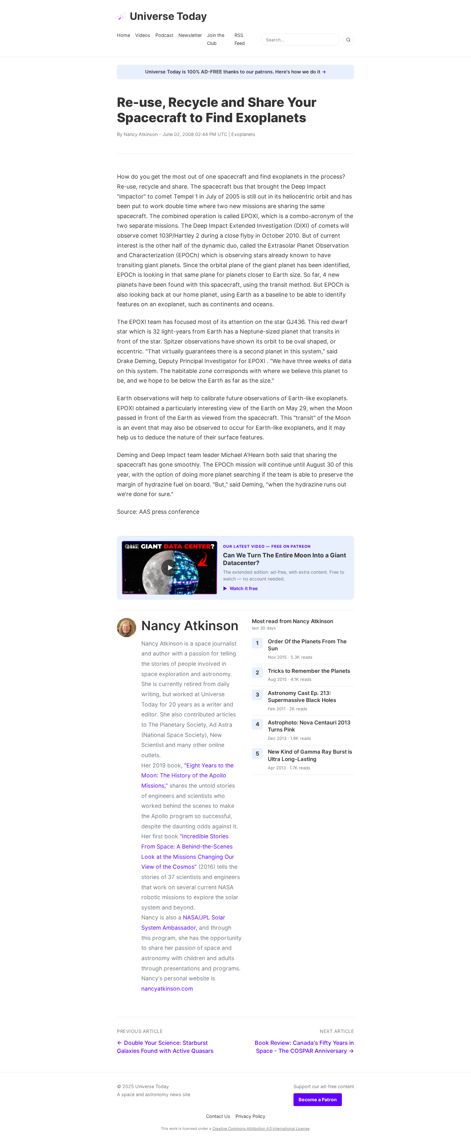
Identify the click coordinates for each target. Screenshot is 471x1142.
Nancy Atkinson (141, 134)
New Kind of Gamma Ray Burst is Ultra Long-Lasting (310, 755)
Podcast (164, 35)
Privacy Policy (250, 1116)
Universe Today (168, 16)
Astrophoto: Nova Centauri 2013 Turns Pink (309, 726)
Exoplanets (243, 134)
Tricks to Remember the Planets (309, 671)
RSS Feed (240, 39)
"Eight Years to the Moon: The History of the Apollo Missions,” (187, 775)
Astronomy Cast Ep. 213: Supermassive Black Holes (302, 697)
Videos (142, 35)
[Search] (348, 40)
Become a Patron (318, 1099)
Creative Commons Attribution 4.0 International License (261, 1128)
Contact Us (218, 1116)
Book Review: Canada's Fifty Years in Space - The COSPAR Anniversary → (304, 1046)
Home (123, 35)
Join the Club (215, 39)
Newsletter (190, 35)
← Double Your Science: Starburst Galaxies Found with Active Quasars (165, 1046)
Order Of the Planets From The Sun (307, 645)
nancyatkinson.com (167, 988)
